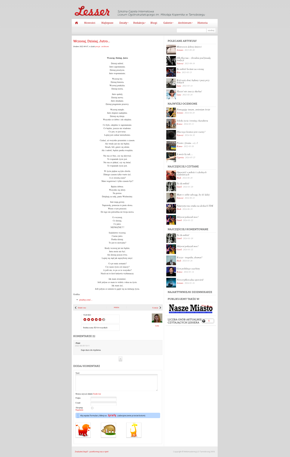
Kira (178, 72)
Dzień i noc (82, 307)
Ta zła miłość (183, 183)
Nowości (89, 22)
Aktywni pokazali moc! (187, 216)
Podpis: (78, 398)
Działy (121, 23)
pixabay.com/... (85, 299)
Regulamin (79, 410)
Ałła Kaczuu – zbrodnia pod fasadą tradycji (194, 59)
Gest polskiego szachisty (188, 268)
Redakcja (137, 23)
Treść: (78, 373)
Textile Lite (97, 394)
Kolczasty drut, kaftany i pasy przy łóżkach (193, 81)
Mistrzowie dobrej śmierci (189, 46)
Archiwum (183, 23)
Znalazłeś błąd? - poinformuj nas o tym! (91, 451)
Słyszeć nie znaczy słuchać (189, 91)
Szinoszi (180, 63)
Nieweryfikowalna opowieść (190, 279)
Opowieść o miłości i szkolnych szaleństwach (191, 173)
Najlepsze (107, 22)
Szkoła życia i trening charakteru (192, 120)
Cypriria (180, 157)
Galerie (166, 23)
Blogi (153, 22)
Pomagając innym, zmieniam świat (193, 109)
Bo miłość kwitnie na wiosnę (190, 68)
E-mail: (78, 403)
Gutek (179, 186)
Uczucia (155, 307)
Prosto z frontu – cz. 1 (187, 142)
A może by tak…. (185, 154)
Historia (202, 22)
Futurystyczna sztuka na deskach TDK (195, 205)
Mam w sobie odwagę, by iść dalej (193, 194)
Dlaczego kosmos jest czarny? (191, 131)
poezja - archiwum (102, 46)
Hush (179, 177)
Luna (179, 85)
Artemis (180, 49)
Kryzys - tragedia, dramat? (189, 257)
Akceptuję (79, 409)
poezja (116, 307)
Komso (179, 123)
